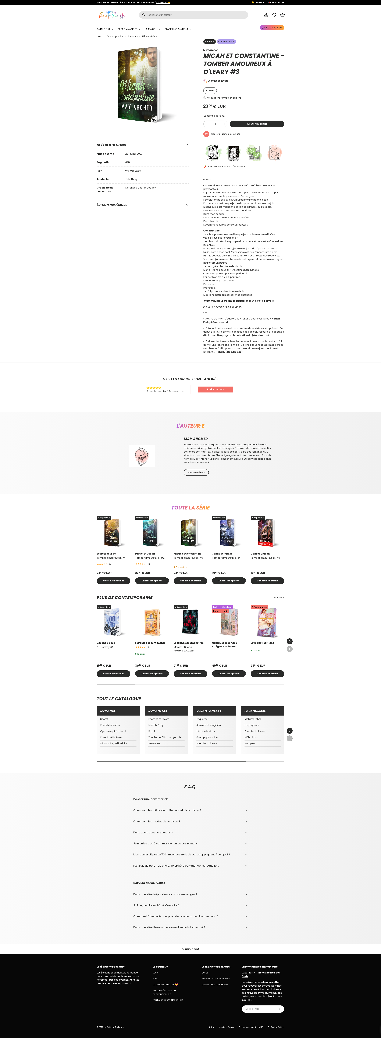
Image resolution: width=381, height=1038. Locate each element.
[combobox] (194, 15)
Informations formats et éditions (224, 97)
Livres (99, 36)
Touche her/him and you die (164, 737)
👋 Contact (257, 2)
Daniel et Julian (145, 553)
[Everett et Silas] (113, 532)
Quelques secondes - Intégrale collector (225, 644)
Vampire (250, 743)
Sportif (104, 719)
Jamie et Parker (222, 553)
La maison (151, 29)
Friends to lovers (110, 725)
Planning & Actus (176, 29)
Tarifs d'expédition (276, 1027)
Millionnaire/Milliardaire (113, 743)
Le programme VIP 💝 (165, 984)
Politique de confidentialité (251, 1027)
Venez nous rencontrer (215, 984)
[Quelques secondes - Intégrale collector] (229, 622)
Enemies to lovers (218, 81)
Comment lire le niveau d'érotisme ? (226, 166)
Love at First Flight (262, 643)
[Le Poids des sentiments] (152, 622)
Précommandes (127, 29)
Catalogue (103, 29)
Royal (151, 731)
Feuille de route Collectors (168, 1000)
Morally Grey (155, 725)
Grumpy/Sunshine (207, 737)
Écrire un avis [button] (215, 389)
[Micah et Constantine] (190, 532)
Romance (133, 36)
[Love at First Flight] (267, 622)
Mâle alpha (251, 737)
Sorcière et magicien (208, 725)
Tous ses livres (196, 472)
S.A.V (155, 972)
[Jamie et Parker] (229, 532)
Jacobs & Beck (106, 643)
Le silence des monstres (188, 643)
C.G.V (211, 1027)
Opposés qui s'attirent (113, 731)
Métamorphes (253, 719)
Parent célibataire (111, 737)
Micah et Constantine (187, 553)
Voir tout (279, 597)
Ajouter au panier (257, 123)
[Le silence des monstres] (190, 622)
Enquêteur (202, 719)
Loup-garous (252, 725)
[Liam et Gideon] (267, 532)
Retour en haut (190, 948)
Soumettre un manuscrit (216, 978)
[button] (282, 15)
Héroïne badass (205, 731)
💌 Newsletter (276, 2)
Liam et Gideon (260, 553)
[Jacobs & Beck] (113, 622)
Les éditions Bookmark (114, 1027)
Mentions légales (226, 1027)
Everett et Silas (106, 553)
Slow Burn (154, 743)
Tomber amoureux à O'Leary (237, 67)
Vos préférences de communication (164, 992)
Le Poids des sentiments (150, 643)
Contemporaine (115, 36)
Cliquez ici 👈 (190, 2)
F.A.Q (155, 978)
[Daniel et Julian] (152, 532)
